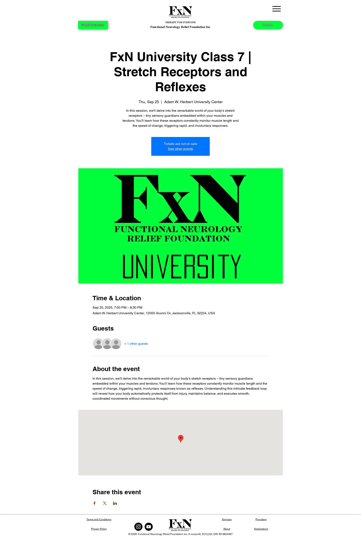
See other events (180, 149)
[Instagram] (138, 527)
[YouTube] (149, 527)
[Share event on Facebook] (95, 503)
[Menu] (276, 8)
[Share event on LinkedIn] (115, 503)
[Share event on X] (105, 503)
